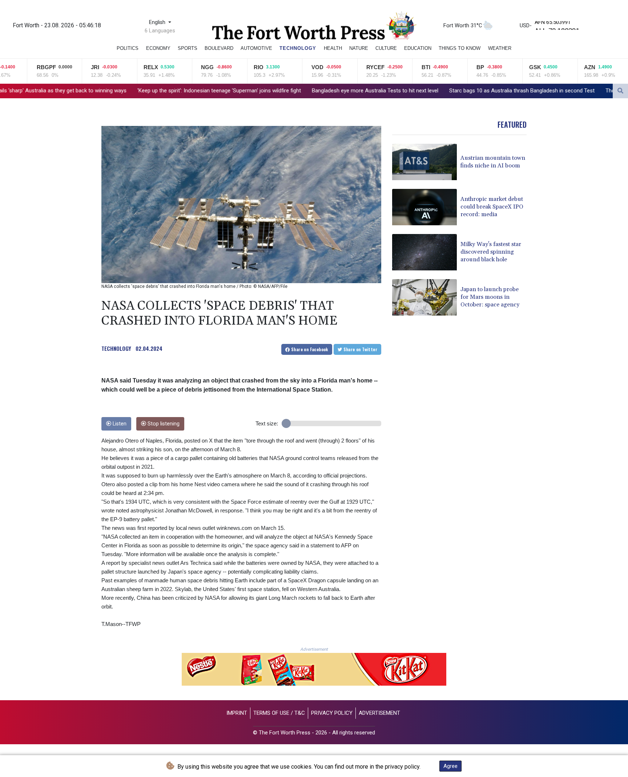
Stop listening (163, 424)
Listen (118, 424)
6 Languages (160, 30)
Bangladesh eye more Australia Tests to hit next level (305, 90)
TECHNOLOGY (116, 348)
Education (417, 48)
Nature (358, 48)
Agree (450, 766)
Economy (158, 48)
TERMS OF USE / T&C (279, 713)
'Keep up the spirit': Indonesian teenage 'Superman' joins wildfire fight (149, 90)
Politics (127, 48)
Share (309, 349)
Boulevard (219, 48)
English (158, 22)
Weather (499, 48)
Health (333, 48)
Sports (187, 48)
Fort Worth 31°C (462, 25)
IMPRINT (236, 713)
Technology (297, 48)
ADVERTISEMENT (379, 713)
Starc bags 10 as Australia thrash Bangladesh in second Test (452, 90)
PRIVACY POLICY (332, 713)
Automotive (256, 48)
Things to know (459, 48)
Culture (386, 48)
